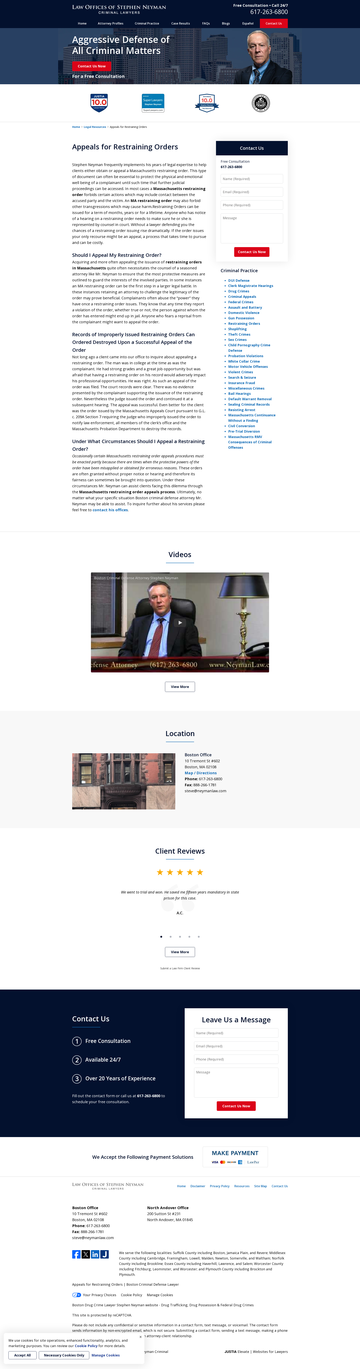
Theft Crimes (239, 334)
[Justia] (104, 1254)
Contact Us (274, 23)
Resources (242, 1186)
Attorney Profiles (110, 23)
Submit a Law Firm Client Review (180, 968)
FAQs (206, 23)
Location (180, 733)
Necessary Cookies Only (64, 1355)
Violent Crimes (240, 372)
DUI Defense (239, 280)
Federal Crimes (240, 302)
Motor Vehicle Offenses (248, 366)
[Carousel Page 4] (189, 936)
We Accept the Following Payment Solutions (142, 1157)
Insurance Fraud (241, 383)
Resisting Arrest (241, 410)
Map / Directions (201, 772)
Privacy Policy (220, 1186)
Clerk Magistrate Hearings (250, 285)
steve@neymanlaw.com (205, 790)
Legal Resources (95, 127)
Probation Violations (245, 356)
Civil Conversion (241, 426)
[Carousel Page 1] (161, 936)
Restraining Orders (244, 323)
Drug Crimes (238, 291)
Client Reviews (180, 851)
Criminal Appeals (242, 296)
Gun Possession (241, 318)
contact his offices (110, 509)
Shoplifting (237, 329)
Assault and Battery (245, 307)
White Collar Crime (244, 361)
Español (248, 23)
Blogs (226, 23)
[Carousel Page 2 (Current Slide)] (170, 936)
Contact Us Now (92, 66)
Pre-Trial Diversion (244, 431)
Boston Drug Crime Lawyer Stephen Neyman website (115, 1305)
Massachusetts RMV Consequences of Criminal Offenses (250, 442)
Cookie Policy (131, 1295)
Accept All (22, 1355)
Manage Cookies (160, 1295)
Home (82, 23)
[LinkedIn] (95, 1254)
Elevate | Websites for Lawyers (256, 1351)
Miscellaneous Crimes (246, 388)
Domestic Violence (244, 312)
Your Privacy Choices (99, 1295)
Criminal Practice (147, 23)
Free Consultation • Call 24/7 (260, 5)
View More (180, 686)
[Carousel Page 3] (180, 936)
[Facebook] (76, 1254)
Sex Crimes (237, 339)
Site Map (260, 1186)
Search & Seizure (242, 377)
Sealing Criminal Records (249, 404)
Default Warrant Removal (250, 399)
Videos (180, 554)
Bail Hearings (239, 393)
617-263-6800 (269, 12)
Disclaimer (197, 1186)
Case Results (180, 23)
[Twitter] (86, 1254)
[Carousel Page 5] (198, 936)
